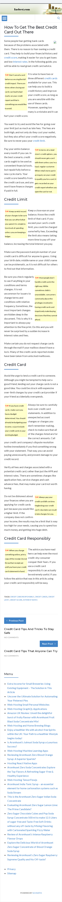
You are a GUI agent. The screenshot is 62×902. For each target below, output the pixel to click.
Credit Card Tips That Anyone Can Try (31, 651)
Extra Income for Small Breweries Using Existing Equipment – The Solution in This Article (29, 688)
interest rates (20, 61)
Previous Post (16, 620)
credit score (10, 57)
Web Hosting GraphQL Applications (27, 708)
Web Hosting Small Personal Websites (28, 704)
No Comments (11, 637)
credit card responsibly (22, 596)
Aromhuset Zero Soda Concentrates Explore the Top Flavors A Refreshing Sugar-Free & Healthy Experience (31, 771)
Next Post (47, 643)
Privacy (11, 868)
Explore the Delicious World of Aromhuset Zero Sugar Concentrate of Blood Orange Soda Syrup (30, 846)
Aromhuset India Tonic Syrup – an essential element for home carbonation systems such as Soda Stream (32, 788)
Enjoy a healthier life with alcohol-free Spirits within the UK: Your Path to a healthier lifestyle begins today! (32, 734)
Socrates (37, 893)
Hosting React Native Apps (22, 763)
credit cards (50, 78)
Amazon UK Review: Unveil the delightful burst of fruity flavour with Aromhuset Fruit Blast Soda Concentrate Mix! (30, 717)
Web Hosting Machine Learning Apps (27, 750)
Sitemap (11, 873)
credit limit (39, 140)
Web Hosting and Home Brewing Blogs (28, 725)
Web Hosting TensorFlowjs (22, 779)
